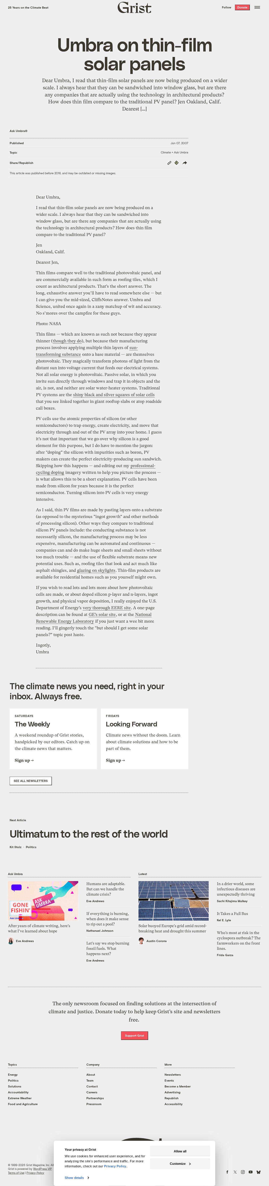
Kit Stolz (15, 847)
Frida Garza (225, 955)
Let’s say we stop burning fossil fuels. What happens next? (107, 948)
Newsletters (173, 1074)
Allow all (180, 1151)
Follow (226, 7)
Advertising (172, 1092)
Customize (178, 1163)
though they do (67, 341)
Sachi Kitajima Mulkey (232, 901)
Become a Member (178, 1086)
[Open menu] (257, 7)
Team (90, 1080)
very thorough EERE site (107, 607)
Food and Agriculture (23, 1104)
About (90, 1074)
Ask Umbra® (19, 131)
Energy (13, 1074)
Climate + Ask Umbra (174, 152)
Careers (91, 1092)
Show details (74, 1177)
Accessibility (174, 1104)
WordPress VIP (42, 1168)
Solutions (14, 1086)
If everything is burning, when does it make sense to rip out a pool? (107, 918)
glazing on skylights (96, 570)
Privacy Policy (35, 1172)
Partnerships (95, 1098)
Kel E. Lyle (224, 920)
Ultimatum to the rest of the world (89, 833)
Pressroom (94, 1104)
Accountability (18, 1092)
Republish (171, 1098)
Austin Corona (156, 941)
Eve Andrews (25, 941)
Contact (92, 1086)
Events (169, 1080)
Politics (31, 847)
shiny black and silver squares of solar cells (114, 394)
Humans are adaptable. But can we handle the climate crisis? (105, 889)
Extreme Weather (20, 1098)
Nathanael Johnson (99, 930)
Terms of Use (16, 1172)
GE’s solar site (102, 614)
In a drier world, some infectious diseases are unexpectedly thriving (236, 889)
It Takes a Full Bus (232, 913)
